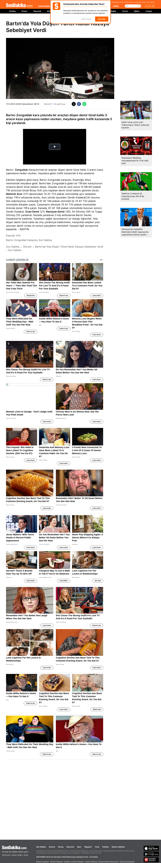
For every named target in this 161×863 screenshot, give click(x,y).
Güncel (52, 847)
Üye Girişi (148, 6)
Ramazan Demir (55, 211)
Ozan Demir (32, 211)
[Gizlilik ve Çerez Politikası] (74, 862)
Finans (24, 11)
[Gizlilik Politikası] (56, 862)
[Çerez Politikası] (91, 862)
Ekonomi (70, 847)
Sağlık (113, 11)
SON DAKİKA (44, 6)
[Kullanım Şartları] (42, 862)
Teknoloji (37, 11)
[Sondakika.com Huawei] (151, 859)
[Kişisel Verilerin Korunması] (108, 862)
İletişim (20, 855)
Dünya (61, 847)
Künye (26, 855)
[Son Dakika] (19, 5)
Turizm (125, 11)
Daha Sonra (86, 19)
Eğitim (136, 11)
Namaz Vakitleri (118, 847)
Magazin (88, 847)
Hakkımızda (6, 855)
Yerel (97, 847)
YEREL (116, 6)
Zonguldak (21, 169)
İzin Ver (101, 19)
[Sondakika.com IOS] (151, 848)
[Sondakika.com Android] (151, 854)
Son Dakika (41, 847)
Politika (12, 11)
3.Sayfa (148, 11)
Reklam (14, 855)
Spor (79, 847)
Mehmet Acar (14, 193)
